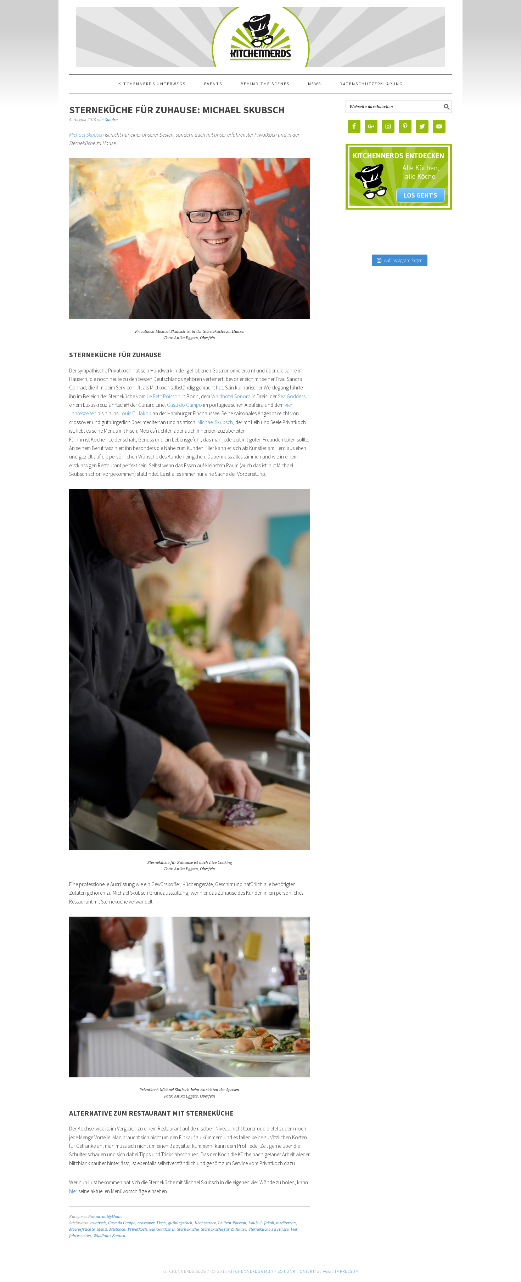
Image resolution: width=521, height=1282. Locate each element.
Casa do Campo (184, 404)
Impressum (347, 1271)
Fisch (161, 1223)
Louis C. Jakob (135, 413)
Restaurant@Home (105, 1216)
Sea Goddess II (293, 396)
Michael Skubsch (86, 134)
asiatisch (98, 1223)
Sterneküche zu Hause (268, 1229)
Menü (102, 1229)
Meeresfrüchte (82, 1229)
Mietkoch (117, 1229)
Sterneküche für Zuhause (223, 1229)
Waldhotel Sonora (231, 396)
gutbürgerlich (180, 1223)
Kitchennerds (260, 43)
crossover (146, 1223)
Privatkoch (137, 1229)
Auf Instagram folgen (403, 260)
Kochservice (205, 1223)
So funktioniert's (298, 1271)
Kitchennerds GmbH (251, 1271)
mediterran (286, 1223)
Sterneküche (188, 1229)
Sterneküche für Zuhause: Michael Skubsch (177, 109)
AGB (327, 1271)
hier (73, 1191)
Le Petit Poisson (163, 396)
